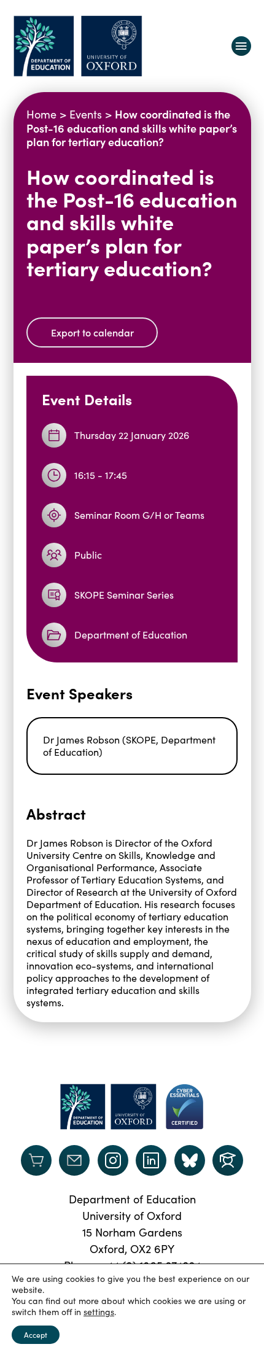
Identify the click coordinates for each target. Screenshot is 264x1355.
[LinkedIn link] (151, 1160)
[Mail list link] (74, 1160)
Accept (35, 1335)
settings (98, 1312)
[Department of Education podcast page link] (227, 1160)
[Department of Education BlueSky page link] (189, 1160)
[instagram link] (113, 1160)
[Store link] (36, 1160)
